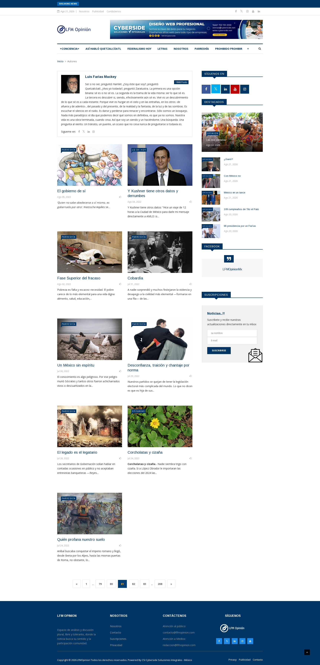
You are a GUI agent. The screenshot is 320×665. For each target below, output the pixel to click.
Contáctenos (114, 11)
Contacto (258, 659)
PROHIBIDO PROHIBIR (228, 48)
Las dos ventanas (216, 139)
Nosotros (84, 11)
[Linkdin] (259, 11)
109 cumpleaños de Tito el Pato (241, 209)
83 (144, 584)
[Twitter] (242, 11)
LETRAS (162, 48)
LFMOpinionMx (232, 269)
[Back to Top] (307, 652)
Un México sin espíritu (75, 365)
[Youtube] (253, 11)
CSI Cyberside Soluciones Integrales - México (167, 660)
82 (133, 584)
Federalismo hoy (139, 48)
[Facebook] (236, 11)
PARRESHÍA (202, 48)
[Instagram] (242, 641)
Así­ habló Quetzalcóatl (103, 48)
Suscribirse (219, 350)
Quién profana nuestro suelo (81, 539)
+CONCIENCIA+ (69, 48)
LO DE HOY (139, 149)
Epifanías (138, 411)
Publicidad (98, 11)
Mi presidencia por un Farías (240, 226)
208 (160, 584)
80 (111, 584)
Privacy (233, 659)
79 (100, 584)
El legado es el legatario (77, 452)
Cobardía (135, 278)
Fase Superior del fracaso (78, 278)
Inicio (60, 61)
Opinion (212, 133)
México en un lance (234, 192)
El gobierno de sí (71, 191)
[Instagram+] (247, 11)
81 (122, 584)
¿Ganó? (228, 159)
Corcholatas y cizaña (145, 452)
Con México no (232, 175)
